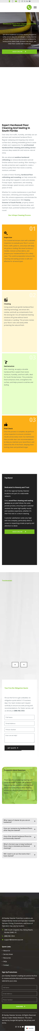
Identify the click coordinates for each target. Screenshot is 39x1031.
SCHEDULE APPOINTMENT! (18, 896)
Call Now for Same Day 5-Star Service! (18, 889)
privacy (29, 1020)
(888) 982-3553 (19, 711)
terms (4, 1023)
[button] (19, 821)
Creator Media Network (15, 1018)
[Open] (35, 7)
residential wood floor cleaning (19, 34)
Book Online (17, 51)
